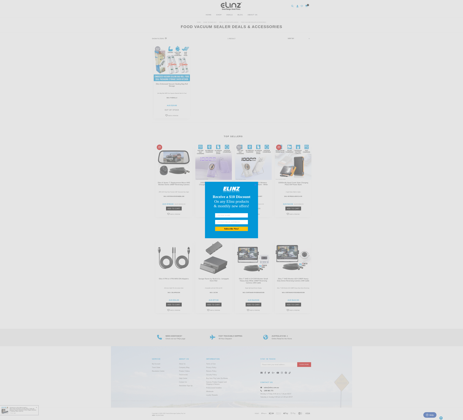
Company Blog (184, 367)
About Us (182, 364)
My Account (156, 364)
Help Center (183, 378)
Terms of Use (211, 364)
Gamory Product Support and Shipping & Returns (216, 383)
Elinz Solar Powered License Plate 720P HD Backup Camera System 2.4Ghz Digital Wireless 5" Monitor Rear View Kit (23, 410)
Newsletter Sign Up (185, 386)
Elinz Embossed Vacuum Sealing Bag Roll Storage (172, 85)
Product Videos (184, 371)
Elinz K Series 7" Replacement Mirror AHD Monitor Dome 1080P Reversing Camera (174, 184)
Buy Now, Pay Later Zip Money (217, 378)
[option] (174, 180)
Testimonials (183, 375)
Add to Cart (173, 208)
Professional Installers (214, 388)
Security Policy (211, 375)
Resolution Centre (158, 371)
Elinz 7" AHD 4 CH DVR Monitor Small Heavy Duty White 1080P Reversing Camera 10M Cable (253, 281)
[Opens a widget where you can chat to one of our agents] (429, 415)
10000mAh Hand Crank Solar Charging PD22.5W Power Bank (293, 184)
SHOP (219, 15)
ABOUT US (252, 15)
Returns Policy (211, 371)
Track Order (156, 367)
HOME (208, 15)
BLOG (240, 15)
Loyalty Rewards (212, 395)
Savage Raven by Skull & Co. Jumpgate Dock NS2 (213, 280)
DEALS (229, 15)
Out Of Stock (172, 110)
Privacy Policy (211, 367)
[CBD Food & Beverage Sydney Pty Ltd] (231, 6)
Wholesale (209, 391)
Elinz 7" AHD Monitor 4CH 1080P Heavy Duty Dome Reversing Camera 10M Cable (293, 280)
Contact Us (183, 382)
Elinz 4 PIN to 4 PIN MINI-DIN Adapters (174, 279)
